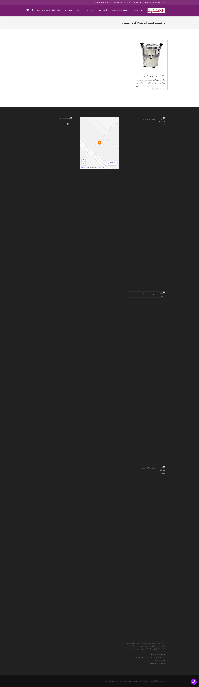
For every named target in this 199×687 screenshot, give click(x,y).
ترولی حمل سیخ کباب (148, 119)
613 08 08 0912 (42, 10)
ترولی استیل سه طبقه (148, 294)
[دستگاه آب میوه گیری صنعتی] (151, 55)
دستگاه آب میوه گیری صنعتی (155, 76)
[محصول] (27, 10)
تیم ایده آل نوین (109, 681)
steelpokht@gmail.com (101, 2)
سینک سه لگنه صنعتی (148, 468)
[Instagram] (46, 2)
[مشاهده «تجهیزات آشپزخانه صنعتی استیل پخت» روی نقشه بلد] (99, 143)
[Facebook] (40, 2)
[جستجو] (32, 10)
